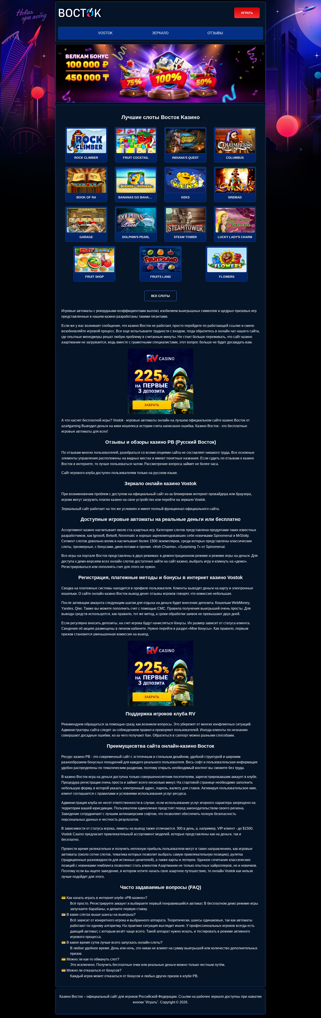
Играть (247, 13)
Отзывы (215, 33)
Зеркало (160, 33)
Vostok (105, 33)
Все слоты (160, 296)
